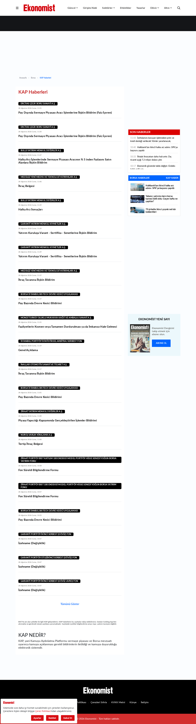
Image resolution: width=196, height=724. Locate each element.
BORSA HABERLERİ (139, 178)
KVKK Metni (118, 702)
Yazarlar (140, 8)
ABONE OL (161, 343)
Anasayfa (23, 78)
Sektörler (107, 8)
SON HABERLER (140, 132)
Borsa (33, 78)
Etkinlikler (125, 8)
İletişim (145, 702)
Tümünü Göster (69, 604)
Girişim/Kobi (90, 8)
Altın (167, 8)
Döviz (153, 8)
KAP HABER (172, 178)
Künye (133, 702)
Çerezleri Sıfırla (99, 702)
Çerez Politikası (78, 702)
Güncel (71, 8)
